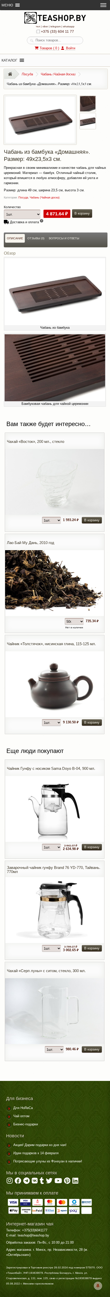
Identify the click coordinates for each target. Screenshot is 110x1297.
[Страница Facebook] (18, 1182)
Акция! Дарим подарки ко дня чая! (40, 1145)
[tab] (15, 238)
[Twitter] (49, 1182)
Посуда (27, 74)
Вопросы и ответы (64, 238)
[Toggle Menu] (103, 5)
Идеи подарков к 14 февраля (36, 1153)
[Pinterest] (67, 1182)
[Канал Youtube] (58, 1182)
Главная (11, 74)
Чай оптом (21, 1116)
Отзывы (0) (36, 238)
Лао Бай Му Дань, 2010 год (30, 542)
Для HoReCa (23, 1108)
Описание (15, 238)
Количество (12, 207)
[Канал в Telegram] (26, 1182)
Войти (70, 48)
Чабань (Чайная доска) (58, 74)
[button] (9, 60)
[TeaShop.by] (55, 23)
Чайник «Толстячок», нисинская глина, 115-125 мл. (51, 644)
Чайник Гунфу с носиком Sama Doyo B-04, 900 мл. (51, 768)
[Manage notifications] (98, 1286)
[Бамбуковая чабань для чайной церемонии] (87, 109)
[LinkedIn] (75, 1182)
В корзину (82, 213)
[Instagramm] (9, 1182)
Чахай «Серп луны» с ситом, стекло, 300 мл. (46, 971)
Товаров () (49, 48)
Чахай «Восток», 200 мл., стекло (35, 441)
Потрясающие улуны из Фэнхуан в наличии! (47, 1161)
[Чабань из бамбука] (40, 140)
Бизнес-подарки (25, 1124)
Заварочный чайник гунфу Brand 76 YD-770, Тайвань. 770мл (53, 869)
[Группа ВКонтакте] (34, 1182)
